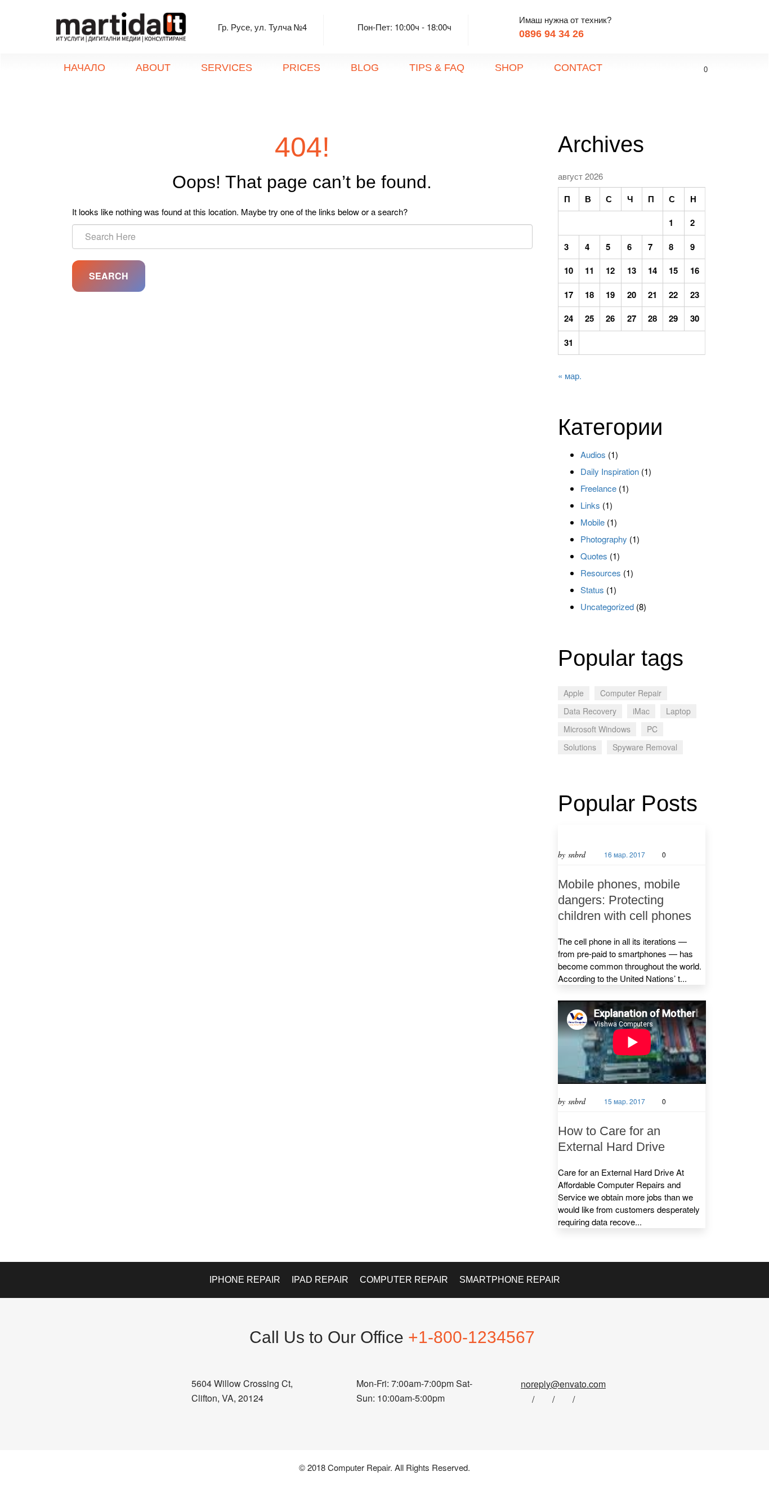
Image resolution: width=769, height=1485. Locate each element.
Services (226, 67)
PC (652, 729)
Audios (593, 454)
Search (108, 275)
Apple (574, 693)
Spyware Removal (644, 747)
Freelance (598, 488)
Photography (603, 539)
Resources (600, 573)
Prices (301, 67)
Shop (509, 67)
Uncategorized (607, 606)
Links (590, 505)
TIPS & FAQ (436, 67)
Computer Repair (630, 693)
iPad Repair (320, 1279)
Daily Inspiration (609, 471)
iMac (641, 711)
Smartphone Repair (509, 1279)
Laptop (678, 711)
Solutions (580, 747)
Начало (84, 67)
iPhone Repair (244, 1279)
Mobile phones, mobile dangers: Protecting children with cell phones (624, 900)
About (153, 67)
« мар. (570, 375)
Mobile (592, 522)
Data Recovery (590, 711)
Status (592, 589)
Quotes (593, 556)
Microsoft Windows (597, 729)
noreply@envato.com (563, 1383)
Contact (578, 67)
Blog (365, 67)
